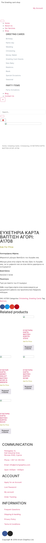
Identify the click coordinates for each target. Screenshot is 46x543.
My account (9, 492)
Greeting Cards (13, 146)
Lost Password (10, 487)
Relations (9, 67)
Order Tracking (10, 497)
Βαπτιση (3, 301)
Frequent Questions (12, 509)
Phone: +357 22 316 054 (14, 460)
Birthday (9, 39)
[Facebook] (4, 533)
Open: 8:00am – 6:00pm (14, 470)
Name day (10, 43)
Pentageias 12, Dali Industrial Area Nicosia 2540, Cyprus (13, 453)
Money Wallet (11, 55)
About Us (8, 26)
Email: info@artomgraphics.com (17, 465)
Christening (10, 51)
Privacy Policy (10, 519)
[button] (2, 306)
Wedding (9, 47)
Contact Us (9, 96)
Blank (8, 71)
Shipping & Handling (12, 514)
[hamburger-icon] (2, 21)
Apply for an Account (13, 482)
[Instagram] (10, 533)
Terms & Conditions (12, 524)
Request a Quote (28, 348)
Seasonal (9, 79)
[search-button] (2, 116)
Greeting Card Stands (15, 59)
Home (7, 23)
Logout (5, 15)
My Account (38, 8)
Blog (6, 93)
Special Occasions (13, 75)
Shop (7, 31)
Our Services (10, 28)
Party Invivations (12, 90)
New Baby (10, 63)
